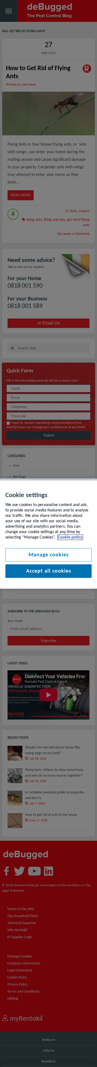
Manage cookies (49, 554)
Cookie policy (70, 537)
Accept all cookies (48, 571)
